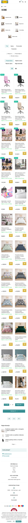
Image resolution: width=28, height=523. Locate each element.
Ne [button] (13, 521)
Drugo (13, 444)
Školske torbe (14, 56)
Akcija (10, 53)
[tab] (12, 68)
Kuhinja (20, 17)
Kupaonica (21, 23)
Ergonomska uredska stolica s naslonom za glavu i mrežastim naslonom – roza (6, 145)
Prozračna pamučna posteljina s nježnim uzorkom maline (19, 229)
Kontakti (14, 472)
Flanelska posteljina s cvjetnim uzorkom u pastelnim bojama (6, 365)
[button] (11, 97)
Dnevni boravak (8, 23)
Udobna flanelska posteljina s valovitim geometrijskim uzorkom (20, 365)
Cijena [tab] (12, 46)
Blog (14, 470)
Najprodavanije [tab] (18, 63)
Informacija (14, 464)
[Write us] (14, 498)
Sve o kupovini (14, 475)
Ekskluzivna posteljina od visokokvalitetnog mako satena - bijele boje (20, 202)
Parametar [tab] (14, 49)
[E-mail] (14, 493)
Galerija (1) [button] (13, 411)
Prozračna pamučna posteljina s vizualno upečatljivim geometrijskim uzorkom (20, 256)
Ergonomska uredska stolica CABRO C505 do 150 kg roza (6, 91)
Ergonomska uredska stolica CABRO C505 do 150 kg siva (6, 118)
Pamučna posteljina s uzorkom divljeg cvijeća (6, 337)
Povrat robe (14, 477)
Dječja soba (7, 30)
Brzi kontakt (6, 456)
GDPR (14, 468)
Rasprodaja (18, 53)
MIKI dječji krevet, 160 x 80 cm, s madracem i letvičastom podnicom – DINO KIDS (20, 174)
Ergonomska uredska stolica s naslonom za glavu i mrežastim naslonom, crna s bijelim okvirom (20, 146)
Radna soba (14, 36)
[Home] (4, 1)
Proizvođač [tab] (19, 46)
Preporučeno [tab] (9, 60)
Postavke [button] (9, 521)
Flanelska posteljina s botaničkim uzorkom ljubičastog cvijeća (6, 392)
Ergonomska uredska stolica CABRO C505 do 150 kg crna (20, 91)
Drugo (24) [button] (18, 404)
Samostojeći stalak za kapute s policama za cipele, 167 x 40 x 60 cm (20, 392)
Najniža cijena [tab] (18, 60)
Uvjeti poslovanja (14, 466)
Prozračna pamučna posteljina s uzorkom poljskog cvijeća (5, 284)
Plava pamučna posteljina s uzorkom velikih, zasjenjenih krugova (6, 311)
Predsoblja (21, 30)
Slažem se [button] (18, 521)
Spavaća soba (8, 17)
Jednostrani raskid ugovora (14, 479)
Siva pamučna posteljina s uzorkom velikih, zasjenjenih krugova (20, 311)
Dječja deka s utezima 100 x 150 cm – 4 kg (6, 201)
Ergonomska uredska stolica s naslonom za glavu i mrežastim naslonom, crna (6, 174)
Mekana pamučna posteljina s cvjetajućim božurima (6, 229)
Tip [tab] (7, 46)
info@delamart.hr (8, 453)
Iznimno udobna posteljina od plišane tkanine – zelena (20, 338)
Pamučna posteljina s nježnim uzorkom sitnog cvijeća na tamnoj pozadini (20, 284)
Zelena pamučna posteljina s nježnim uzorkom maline (5, 256)
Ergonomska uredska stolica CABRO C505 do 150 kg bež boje (20, 118)
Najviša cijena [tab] (9, 63)
